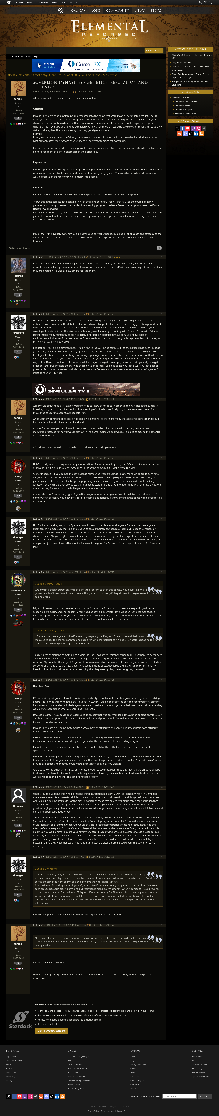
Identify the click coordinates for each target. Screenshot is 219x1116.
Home (11, 75)
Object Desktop (12, 1056)
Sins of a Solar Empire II (77, 1068)
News (54, 2)
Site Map (127, 1111)
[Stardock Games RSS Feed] (201, 133)
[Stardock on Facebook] (182, 128)
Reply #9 (38, 856)
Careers (133, 1068)
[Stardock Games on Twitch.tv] (193, 128)
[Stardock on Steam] (204, 128)
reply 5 (60, 630)
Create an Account (199, 1064)
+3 (18, 118)
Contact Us (135, 1084)
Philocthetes (18, 590)
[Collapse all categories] (210, 96)
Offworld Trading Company (79, 1080)
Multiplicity (10, 1076)
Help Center (197, 1056)
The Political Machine (76, 1076)
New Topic (154, 50)
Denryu (18, 476)
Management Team (138, 1064)
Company (136, 1051)
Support (73, 2)
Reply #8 (38, 787)
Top (162, 257)
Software (19, 2)
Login (36, 56)
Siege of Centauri (75, 1084)
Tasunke (18, 276)
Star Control (73, 1072)
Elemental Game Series (64, 75)
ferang (18, 99)
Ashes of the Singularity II (78, 1056)
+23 (18, 825)
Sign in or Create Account (51, 1031)
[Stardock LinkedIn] (196, 133)
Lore (95, 10)
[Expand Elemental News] (173, 105)
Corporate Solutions (14, 1060)
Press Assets (135, 1076)
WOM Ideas (110, 75)
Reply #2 (38, 314)
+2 (18, 351)
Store (156, 10)
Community (43, 2)
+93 (18, 495)
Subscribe (204, 1096)
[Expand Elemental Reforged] (170, 97)
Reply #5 (38, 519)
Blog (63, 2)
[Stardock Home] (8, 2)
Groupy (9, 1080)
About (132, 1056)
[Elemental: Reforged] (109, 30)
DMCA (119, 1111)
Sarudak (18, 806)
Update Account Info (200, 1076)
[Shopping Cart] (205, 2)
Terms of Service (107, 1111)
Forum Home (17, 56)
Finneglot (18, 332)
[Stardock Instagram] (198, 128)
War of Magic (91, 75)
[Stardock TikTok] (190, 133)
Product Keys (197, 1068)
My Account (197, 1060)
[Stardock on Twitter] (177, 128)
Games (30, 2)
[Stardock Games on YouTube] (188, 128)
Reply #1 (38, 257)
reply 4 (58, 583)
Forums (133, 1088)
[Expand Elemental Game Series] (173, 114)
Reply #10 (39, 925)
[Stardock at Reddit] (179, 133)
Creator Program (137, 1080)
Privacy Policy (93, 1111)
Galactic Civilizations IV (77, 1064)
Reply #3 (38, 399)
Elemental (72, 1060)
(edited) (117, 257)
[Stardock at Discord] (185, 133)
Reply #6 (38, 572)
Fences (9, 1068)
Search (28, 56)
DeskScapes (11, 1072)
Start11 (8, 1064)
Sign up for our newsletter (145, 1096)
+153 (18, 609)
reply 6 (54, 868)
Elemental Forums (88, 91)
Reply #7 (38, 679)
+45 (18, 294)
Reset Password (198, 1072)
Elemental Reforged (32, 75)
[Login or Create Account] (200, 2)
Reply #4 (38, 458)
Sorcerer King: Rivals (76, 1088)
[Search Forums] (210, 2)
